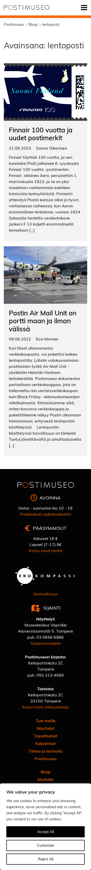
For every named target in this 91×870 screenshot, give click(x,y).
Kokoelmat (45, 743)
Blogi (45, 771)
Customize (45, 845)
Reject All (45, 859)
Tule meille (46, 720)
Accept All (45, 831)
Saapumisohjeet (45, 643)
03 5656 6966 (50, 637)
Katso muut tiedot (45, 550)
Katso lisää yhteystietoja (45, 707)
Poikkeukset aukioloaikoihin (45, 514)
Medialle (45, 779)
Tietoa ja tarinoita (45, 751)
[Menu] (84, 7)
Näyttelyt (46, 728)
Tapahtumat (45, 735)
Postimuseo (46, 758)
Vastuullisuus (45, 593)
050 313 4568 (50, 675)
